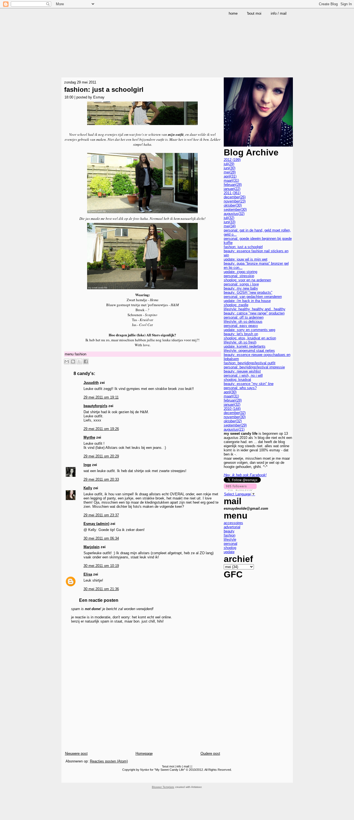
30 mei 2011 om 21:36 (101, 589)
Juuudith (91, 383)
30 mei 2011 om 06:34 (101, 538)
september (235, 209)
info (178, 766)
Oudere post (210, 753)
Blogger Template (163, 786)
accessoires (233, 523)
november (235, 201)
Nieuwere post (76, 753)
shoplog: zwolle (236, 305)
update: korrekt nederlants (245, 346)
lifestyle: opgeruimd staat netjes (249, 350)
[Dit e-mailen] (66, 361)
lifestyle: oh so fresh (240, 342)
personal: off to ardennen (244, 317)
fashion (80, 354)
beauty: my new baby (241, 288)
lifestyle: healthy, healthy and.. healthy (254, 309)
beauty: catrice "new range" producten (254, 313)
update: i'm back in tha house (247, 301)
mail (186, 766)
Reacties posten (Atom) (109, 761)
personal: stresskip (239, 276)
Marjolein (92, 547)
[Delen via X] (79, 361)
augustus (234, 214)
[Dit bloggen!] (73, 361)
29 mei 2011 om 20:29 (101, 456)
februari (233, 185)
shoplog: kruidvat (237, 380)
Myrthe (89, 437)
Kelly (88, 488)
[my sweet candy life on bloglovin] (240, 490)
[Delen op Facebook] (85, 361)
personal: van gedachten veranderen (253, 297)
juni (229, 168)
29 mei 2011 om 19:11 (101, 397)
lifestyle (230, 539)
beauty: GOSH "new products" (248, 292)
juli (229, 164)
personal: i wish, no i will (243, 375)
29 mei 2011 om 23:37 (101, 515)
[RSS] (66, 778)
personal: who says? (240, 388)
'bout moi (168, 766)
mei (230, 172)
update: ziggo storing (240, 272)
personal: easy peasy (241, 326)
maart (231, 180)
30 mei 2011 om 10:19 (101, 566)
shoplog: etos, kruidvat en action (250, 338)
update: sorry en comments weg (249, 330)
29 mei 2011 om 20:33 (101, 479)
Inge (87, 465)
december (235, 197)
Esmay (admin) (96, 524)
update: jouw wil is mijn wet (245, 259)
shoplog (230, 548)
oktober (233, 205)
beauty (229, 531)
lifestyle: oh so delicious (243, 321)
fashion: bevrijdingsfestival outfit (249, 363)
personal (230, 544)
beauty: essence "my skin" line (249, 384)
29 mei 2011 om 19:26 (101, 429)
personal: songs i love (241, 284)
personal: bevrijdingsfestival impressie (254, 367)
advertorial (232, 527)
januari (232, 189)
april (230, 176)
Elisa (88, 574)
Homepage (144, 753)
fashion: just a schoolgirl (104, 89)
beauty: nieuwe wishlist (242, 371)
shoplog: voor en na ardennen (247, 280)
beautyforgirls (95, 406)
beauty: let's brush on (241, 334)
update (229, 552)
